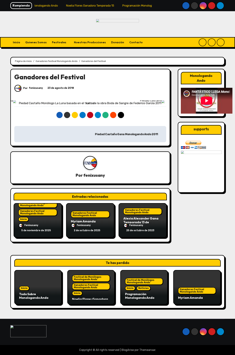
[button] (22, 101)
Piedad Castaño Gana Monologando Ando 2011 (127, 134)
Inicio (16, 42)
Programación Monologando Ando (139, 296)
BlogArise (127, 350)
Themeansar (147, 350)
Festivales (59, 42)
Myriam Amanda (83, 221)
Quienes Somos (36, 42)
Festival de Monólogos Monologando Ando (34, 204)
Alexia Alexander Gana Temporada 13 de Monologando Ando (140, 222)
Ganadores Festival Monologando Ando (32, 212)
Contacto (136, 42)
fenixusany (36, 88)
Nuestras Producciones (90, 42)
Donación (117, 42)
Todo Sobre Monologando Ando (33, 296)
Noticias (143, 288)
